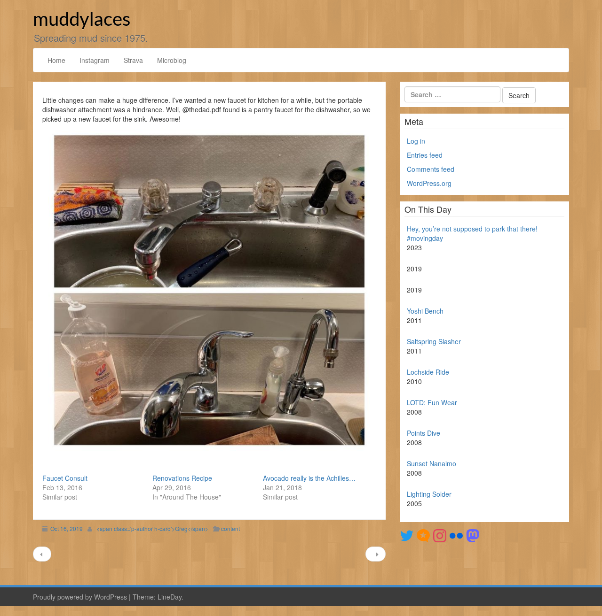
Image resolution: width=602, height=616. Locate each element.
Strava (133, 60)
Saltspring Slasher (434, 341)
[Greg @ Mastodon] (472, 534)
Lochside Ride (428, 372)
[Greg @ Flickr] (456, 534)
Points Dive (423, 433)
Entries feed (425, 155)
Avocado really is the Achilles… (309, 478)
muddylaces (81, 20)
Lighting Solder (429, 494)
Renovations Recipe (182, 478)
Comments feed (430, 169)
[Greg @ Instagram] (439, 534)
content (230, 528)
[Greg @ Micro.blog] (423, 534)
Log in (416, 141)
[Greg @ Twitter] (406, 534)
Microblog (171, 60)
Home (56, 60)
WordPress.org (429, 183)
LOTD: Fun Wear (432, 402)
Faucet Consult (64, 478)
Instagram (94, 60)
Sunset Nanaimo (431, 463)
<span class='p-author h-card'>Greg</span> (152, 528)
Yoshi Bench (425, 311)
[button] (209, 290)
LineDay (170, 596)
